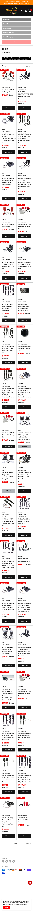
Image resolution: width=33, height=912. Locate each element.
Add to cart (8, 108)
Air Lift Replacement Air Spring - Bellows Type (24, 349)
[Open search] (22, 11)
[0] (30, 11)
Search (16, 42)
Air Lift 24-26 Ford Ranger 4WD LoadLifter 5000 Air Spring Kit (8, 476)
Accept (6, 907)
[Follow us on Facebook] (3, 861)
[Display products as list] (30, 66)
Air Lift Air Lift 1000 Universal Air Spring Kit (24, 226)
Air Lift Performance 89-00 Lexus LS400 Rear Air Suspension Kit (24, 737)
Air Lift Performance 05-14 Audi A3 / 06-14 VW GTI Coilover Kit (8, 350)
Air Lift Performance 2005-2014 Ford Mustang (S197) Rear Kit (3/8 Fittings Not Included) (24, 652)
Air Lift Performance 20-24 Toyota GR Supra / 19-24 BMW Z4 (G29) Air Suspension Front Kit (24, 393)
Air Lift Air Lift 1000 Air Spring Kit (8, 91)
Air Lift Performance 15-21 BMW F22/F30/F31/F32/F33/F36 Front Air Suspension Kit (8, 138)
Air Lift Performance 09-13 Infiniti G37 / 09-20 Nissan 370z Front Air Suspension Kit (8, 521)
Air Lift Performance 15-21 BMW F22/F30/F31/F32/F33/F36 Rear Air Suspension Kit (24, 94)
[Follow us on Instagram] (10, 861)
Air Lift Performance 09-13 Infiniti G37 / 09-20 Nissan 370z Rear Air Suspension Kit (24, 477)
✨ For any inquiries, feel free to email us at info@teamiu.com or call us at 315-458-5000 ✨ (16, 2)
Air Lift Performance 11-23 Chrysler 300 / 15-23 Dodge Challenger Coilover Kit (24, 138)
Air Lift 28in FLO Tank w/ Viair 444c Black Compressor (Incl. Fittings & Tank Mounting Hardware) (8, 696)
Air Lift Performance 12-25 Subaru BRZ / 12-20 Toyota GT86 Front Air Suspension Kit (8, 607)
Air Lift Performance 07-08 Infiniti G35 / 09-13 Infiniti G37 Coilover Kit (8, 307)
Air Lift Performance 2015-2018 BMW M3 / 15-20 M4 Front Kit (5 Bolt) (24, 265)
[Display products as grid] (27, 66)
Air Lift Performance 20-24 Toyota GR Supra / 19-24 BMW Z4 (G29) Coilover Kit (24, 779)
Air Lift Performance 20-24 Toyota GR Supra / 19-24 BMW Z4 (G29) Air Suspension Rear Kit (8, 393)
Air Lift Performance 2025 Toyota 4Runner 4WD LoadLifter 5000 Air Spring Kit (24, 436)
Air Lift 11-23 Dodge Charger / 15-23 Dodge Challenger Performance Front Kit (7, 822)
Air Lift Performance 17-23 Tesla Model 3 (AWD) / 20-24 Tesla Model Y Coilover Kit (8, 564)
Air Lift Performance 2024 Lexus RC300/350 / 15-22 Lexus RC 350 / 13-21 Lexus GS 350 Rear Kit (24, 183)
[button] (30, 883)
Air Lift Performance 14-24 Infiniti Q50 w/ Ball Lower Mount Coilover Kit (24, 520)
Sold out (24, 446)
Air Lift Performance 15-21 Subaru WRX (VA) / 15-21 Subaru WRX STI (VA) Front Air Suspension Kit (24, 607)
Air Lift (4, 85)
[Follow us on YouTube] (13, 861)
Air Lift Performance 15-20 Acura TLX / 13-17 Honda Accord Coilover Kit (8, 737)
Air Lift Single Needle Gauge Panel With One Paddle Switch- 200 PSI (24, 307)
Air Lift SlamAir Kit (24, 561)
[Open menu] (3, 10)
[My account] (26, 11)
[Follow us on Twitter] (6, 861)
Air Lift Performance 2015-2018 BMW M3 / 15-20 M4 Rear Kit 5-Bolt (8, 265)
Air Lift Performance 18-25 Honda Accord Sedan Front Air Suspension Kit (8, 181)
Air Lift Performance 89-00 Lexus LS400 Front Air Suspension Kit (8, 779)
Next (27, 843)
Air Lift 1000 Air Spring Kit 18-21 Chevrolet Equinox (23, 820)
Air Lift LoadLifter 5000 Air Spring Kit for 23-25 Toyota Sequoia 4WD (7, 650)
